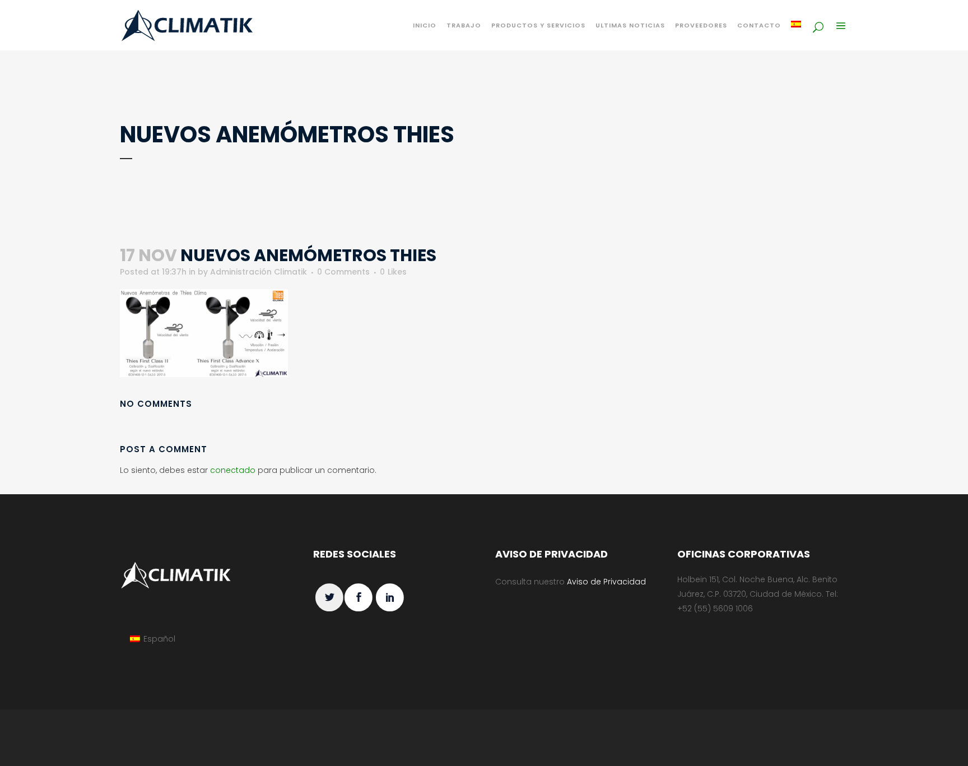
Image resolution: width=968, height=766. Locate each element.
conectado (232, 470)
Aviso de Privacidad (606, 581)
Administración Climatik (258, 271)
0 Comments (343, 271)
